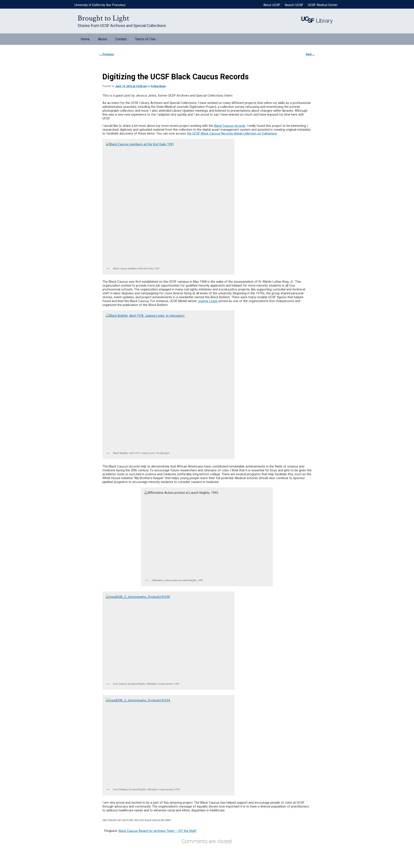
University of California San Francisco (99, 5)
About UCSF (271, 5)
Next (310, 54)
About (102, 39)
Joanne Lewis (208, 301)
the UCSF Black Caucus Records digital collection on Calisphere (232, 133)
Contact (121, 39)
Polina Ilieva (158, 86)
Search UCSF (294, 5)
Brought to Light (103, 18)
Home (85, 39)
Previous (106, 54)
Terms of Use (145, 39)
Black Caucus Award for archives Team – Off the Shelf (157, 831)
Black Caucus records (229, 126)
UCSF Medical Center (322, 5)
